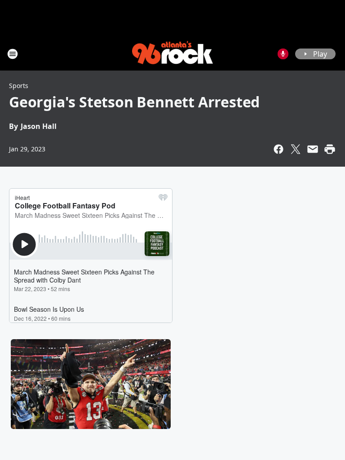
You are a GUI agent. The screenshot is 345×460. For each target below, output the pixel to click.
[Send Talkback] (283, 54)
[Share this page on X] (295, 149)
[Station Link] (172, 53)
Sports (18, 85)
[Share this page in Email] (312, 149)
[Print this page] (329, 149)
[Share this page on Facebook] (278, 149)
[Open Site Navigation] (12, 54)
